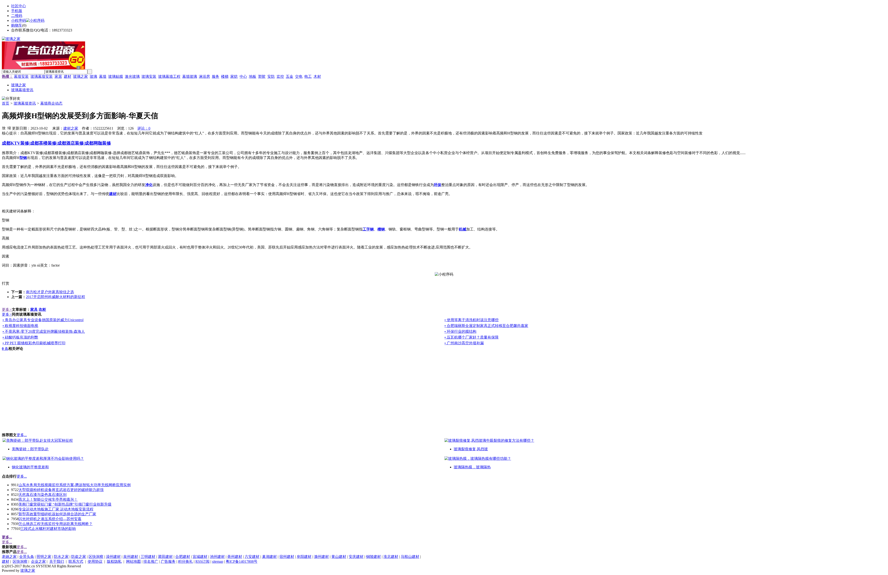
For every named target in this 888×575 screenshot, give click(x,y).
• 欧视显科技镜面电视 (20, 326)
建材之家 (70, 128)
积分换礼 (185, 561)
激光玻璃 (132, 76)
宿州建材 (286, 557)
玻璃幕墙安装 (42, 76)
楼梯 (224, 76)
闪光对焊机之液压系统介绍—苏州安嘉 (49, 519)
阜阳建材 (304, 557)
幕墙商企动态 (51, 103)
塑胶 (261, 76)
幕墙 (102, 76)
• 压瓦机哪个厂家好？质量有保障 (471, 337)
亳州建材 (234, 557)
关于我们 (56, 561)
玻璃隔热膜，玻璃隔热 (472, 467)
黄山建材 (338, 557)
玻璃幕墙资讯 (25, 103)
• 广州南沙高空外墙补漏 (464, 343)
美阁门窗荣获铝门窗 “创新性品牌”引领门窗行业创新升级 (64, 504)
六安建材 (252, 557)
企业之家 (38, 561)
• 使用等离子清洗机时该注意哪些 (471, 320)
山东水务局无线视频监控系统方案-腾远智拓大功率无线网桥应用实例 (74, 485)
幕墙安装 (21, 76)
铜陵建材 (373, 557)
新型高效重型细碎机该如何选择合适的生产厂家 (57, 514)
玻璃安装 (149, 76)
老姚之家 (9, 557)
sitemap (217, 561)
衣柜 (42, 309)
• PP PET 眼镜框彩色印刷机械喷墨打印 (34, 343)
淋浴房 (204, 76)
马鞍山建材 (410, 557)
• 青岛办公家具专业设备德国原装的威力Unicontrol (43, 320)
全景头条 (26, 557)
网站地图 (133, 561)
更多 (7, 309)
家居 (58, 76)
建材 (67, 76)
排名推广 (150, 561)
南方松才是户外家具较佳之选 (50, 292)
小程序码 (18, 20)
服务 (215, 76)
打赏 (5, 283)
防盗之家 (78, 557)
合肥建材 (182, 557)
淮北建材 (390, 557)
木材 (317, 76)
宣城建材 (200, 557)
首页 (5, 103)
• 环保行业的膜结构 (460, 331)
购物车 (16, 25)
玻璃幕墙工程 (169, 76)
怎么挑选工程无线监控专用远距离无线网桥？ (55, 524)
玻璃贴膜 (115, 76)
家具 (34, 309)
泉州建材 (130, 557)
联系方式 (75, 561)
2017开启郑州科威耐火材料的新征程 (55, 297)
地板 (252, 76)
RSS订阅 (202, 561)
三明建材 (148, 557)
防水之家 (61, 557)
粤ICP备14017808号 (241, 561)
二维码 (16, 16)
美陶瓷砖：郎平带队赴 (30, 449)
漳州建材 (113, 557)
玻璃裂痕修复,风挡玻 (471, 449)
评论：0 (143, 128)
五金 (289, 76)
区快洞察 (96, 557)
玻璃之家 (80, 76)
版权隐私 (114, 561)
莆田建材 (165, 557)
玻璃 (93, 76)
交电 (298, 76)
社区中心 (18, 6)
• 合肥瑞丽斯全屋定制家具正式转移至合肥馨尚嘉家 (486, 326)
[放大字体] (4, 128)
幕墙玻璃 (189, 76)
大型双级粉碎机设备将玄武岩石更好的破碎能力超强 (61, 490)
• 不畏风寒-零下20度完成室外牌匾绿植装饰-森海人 (44, 331)
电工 (308, 76)
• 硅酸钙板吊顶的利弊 (20, 337)
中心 (243, 76)
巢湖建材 (269, 557)
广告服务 (168, 561)
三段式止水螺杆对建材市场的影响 (48, 529)
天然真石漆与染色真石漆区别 (42, 495)
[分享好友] (11, 98)
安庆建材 (356, 557)
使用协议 (95, 561)
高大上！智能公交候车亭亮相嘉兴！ (48, 499)
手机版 (16, 11)
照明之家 (44, 557)
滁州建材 (321, 557)
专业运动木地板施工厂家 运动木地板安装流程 (55, 509)
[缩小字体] (9, 128)
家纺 (234, 76)
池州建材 (217, 557)
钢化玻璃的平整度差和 (30, 467)
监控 (280, 76)
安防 (271, 76)
